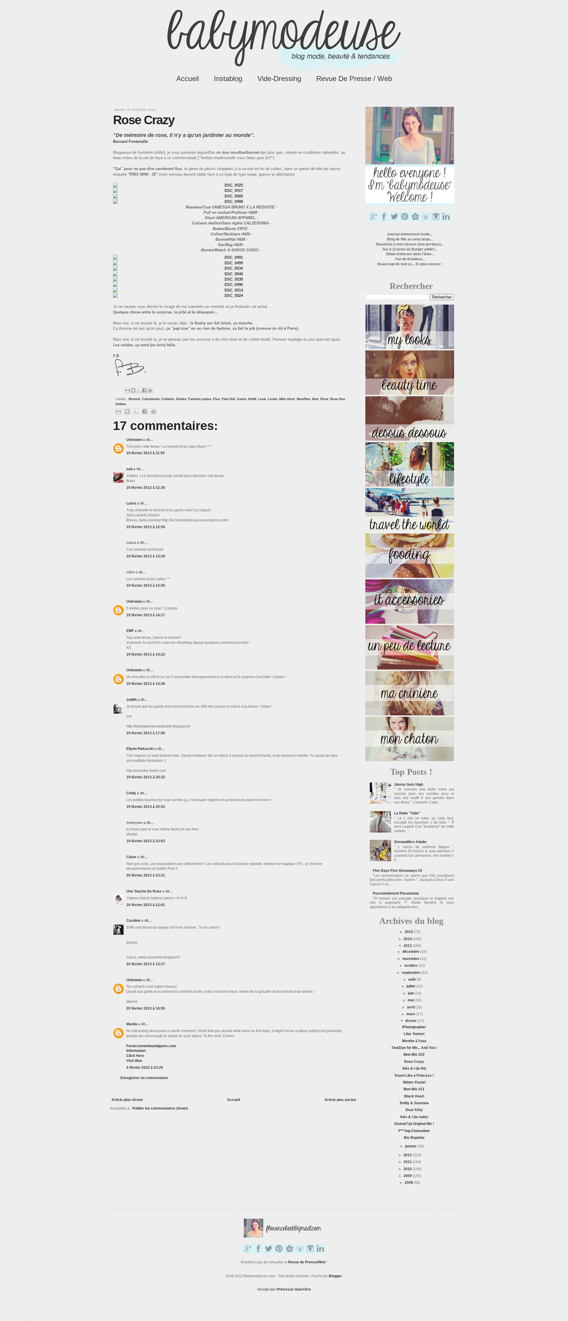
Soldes (120, 404)
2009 (408, 1176)
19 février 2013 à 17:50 (145, 733)
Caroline (133, 921)
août (412, 979)
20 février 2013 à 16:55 (145, 1008)
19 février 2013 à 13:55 (145, 585)
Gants (241, 399)
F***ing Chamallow (414, 1131)
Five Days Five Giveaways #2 (397, 871)
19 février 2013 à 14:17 (145, 615)
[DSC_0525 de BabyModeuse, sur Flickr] (231, 185)
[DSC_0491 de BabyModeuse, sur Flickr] (231, 257)
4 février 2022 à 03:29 (144, 1067)
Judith (132, 700)
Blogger (335, 1276)
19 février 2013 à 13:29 (145, 556)
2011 (408, 1162)
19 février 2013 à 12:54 (145, 527)
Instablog (228, 79)
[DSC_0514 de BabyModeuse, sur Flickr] (231, 290)
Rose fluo (337, 399)
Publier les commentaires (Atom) (160, 1108)
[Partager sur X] (139, 390)
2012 (408, 1155)
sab (129, 469)
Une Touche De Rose (144, 891)
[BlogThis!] (133, 390)
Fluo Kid (228, 399)
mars (411, 1014)
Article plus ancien (340, 1100)
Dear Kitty (414, 1110)
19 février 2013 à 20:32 (145, 777)
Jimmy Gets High (408, 784)
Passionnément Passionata (396, 893)
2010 (408, 1169)
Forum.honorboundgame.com (151, 1046)
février (411, 1021)
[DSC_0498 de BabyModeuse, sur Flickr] (231, 201)
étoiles (181, 399)
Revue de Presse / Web (354, 79)
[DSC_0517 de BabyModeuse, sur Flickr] (231, 190)
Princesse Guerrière (294, 1289)
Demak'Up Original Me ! (414, 1124)
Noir (315, 399)
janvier (411, 1146)
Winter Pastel (414, 1082)
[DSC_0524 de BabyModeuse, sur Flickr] (231, 295)
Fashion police (199, 399)
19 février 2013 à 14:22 (145, 654)
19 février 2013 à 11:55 (145, 453)
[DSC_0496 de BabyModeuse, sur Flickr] (231, 284)
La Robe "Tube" (407, 813)
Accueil (187, 79)
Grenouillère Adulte (410, 842)
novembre (411, 959)
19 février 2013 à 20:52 (145, 807)
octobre (411, 965)
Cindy (131, 793)
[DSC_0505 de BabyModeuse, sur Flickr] (231, 196)
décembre (411, 952)
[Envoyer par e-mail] (127, 390)
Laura (131, 503)
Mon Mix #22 (414, 1054)
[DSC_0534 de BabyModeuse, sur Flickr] (231, 268)
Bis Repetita (414, 1138)
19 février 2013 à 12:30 (145, 488)
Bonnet (134, 399)
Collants (167, 399)
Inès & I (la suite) (414, 1117)
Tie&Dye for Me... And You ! (414, 1048)
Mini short (287, 399)
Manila (131, 1024)
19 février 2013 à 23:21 (145, 875)
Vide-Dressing (279, 79)
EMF (130, 631)
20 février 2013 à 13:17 (145, 964)
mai (411, 1000)
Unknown (134, 440)
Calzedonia (150, 399)
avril (411, 1007)
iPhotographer (414, 1027)
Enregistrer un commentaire (144, 1078)
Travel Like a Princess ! (414, 1075)
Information (136, 1051)
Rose (324, 399)
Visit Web (134, 1061)
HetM (252, 399)
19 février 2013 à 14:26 (145, 684)
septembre (411, 973)
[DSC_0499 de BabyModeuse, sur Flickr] (231, 263)
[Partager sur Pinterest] (150, 390)
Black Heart (414, 1096)
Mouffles (303, 399)
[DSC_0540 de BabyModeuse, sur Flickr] (231, 274)
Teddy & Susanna (414, 1103)
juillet (411, 986)
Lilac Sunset (414, 1034)
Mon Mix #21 (414, 1089)
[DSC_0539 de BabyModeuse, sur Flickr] (231, 279)
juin (411, 993)
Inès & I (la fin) (414, 1068)
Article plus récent (127, 1100)
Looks (272, 399)
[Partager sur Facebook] (144, 390)
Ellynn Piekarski (140, 749)
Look (262, 399)
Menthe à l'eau (414, 1041)
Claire (131, 857)
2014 (408, 939)
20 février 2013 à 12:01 (145, 905)
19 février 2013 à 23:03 (145, 841)
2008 (409, 1183)
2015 (409, 932)
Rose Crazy (414, 1062)
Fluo (216, 399)
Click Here (135, 1056)
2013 (408, 946)
